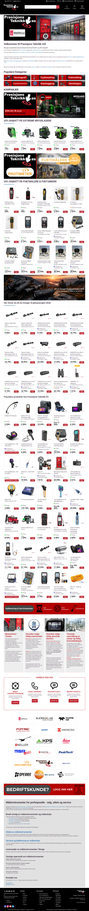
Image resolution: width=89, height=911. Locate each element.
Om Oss (24, 899)
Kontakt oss (14, 880)
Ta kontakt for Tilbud (12, 452)
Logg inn (74, 6)
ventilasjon (22, 52)
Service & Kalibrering (68, 1)
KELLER (27, 651)
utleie (5, 62)
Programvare (42, 900)
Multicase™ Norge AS (72, 909)
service (64, 60)
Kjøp (16, 149)
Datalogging (58, 906)
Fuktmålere (11, 819)
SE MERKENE (15, 702)
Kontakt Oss (9, 902)
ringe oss (33, 67)
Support (8, 900)
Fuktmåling (58, 899)
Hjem (24, 893)
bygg (14, 52)
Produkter (25, 895)
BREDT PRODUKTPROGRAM (15, 693)
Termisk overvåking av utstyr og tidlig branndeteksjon (74, 637)
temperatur (21, 823)
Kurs (60, 1)
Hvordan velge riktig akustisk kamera (53, 636)
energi (36, 52)
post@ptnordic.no (16, 1)
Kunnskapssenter (51, 1)
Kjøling (57, 904)
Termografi (22, 50)
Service (24, 900)
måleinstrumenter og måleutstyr (24, 806)
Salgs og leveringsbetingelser (45, 897)
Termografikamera (13, 818)
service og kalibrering (22, 808)
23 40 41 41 (9, 1)
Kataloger (58, 893)
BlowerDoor (58, 900)
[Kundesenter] (66, 6)
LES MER (35, 700)
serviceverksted (31, 60)
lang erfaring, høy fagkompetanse (14, 60)
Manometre (28, 638)
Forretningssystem (50, 909)
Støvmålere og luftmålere (14, 821)
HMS (41, 52)
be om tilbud (48, 67)
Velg (65, 425)
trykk (17, 823)
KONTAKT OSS (54, 700)
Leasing (24, 904)
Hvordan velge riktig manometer (34, 635)
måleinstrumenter (37, 50)
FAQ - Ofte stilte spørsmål (45, 899)
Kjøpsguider (58, 895)
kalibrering (59, 60)
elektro (17, 52)
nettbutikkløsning (59, 909)
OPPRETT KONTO (73, 700)
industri (33, 52)
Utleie (40, 902)
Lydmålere (11, 822)
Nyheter (24, 897)
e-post (41, 67)
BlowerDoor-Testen (11, 635)
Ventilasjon (58, 902)
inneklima (28, 52)
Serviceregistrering (43, 893)
